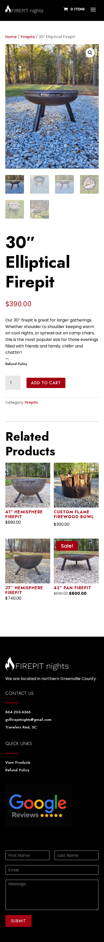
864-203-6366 (18, 712)
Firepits (28, 36)
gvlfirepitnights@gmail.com (28, 719)
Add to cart (46, 383)
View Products (17, 762)
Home (11, 36)
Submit (18, 921)
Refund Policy (16, 363)
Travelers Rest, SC (21, 727)
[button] (90, 52)
